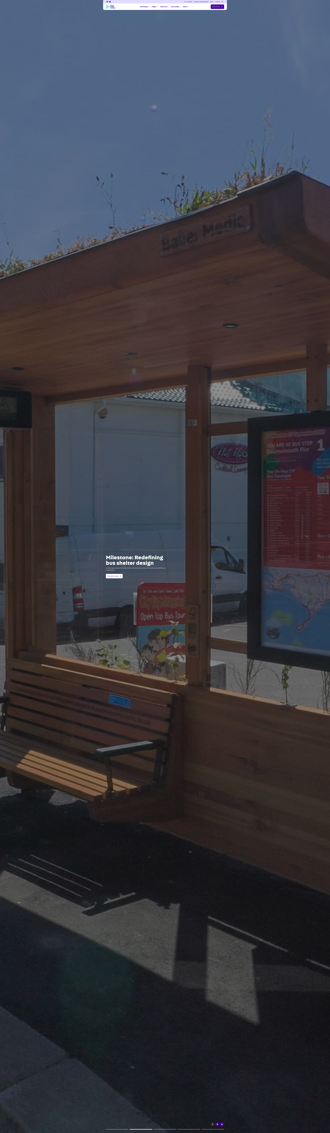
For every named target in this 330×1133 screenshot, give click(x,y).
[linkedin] (107, 1)
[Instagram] (110, 1)
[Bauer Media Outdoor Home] (111, 6)
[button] (222, 2)
